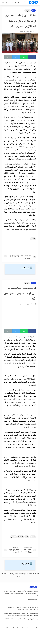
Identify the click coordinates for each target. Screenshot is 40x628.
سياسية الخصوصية (25, 627)
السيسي (27, 283)
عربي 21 (27, 10)
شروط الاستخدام (34, 627)
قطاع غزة (20, 537)
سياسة (33, 10)
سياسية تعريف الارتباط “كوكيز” (11, 627)
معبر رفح (13, 537)
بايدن (26, 537)
